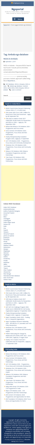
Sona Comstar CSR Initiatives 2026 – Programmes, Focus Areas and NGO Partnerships (16, 132)
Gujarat (6, 230)
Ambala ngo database (16, 86)
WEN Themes (20, 441)
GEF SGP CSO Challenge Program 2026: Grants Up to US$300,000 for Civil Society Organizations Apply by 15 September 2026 (18, 309)
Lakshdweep (7, 243)
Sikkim (5, 264)
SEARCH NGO (7, 279)
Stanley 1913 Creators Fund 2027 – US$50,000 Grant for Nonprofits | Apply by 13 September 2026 (18, 341)
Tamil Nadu (7, 266)
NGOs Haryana (19, 88)
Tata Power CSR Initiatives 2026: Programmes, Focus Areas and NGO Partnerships (16, 159)
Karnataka (6, 239)
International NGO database (12, 276)
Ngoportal (18, 9)
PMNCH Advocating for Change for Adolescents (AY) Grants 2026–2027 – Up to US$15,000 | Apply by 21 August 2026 (18, 335)
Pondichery (7, 258)
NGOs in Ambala (11, 59)
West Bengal (7, 274)
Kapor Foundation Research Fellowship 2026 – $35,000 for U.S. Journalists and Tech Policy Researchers (18, 323)
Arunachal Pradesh (9, 213)
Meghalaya (7, 251)
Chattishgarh (7, 220)
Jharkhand (6, 238)
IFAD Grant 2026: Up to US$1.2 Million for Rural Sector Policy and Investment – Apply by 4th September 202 (18, 114)
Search (6, 95)
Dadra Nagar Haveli (9, 222)
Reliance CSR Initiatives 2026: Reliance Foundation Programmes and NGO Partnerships (17, 153)
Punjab (6, 260)
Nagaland (6, 255)
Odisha (6, 257)
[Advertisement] (18, 38)
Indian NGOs (11, 88)
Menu (20, 19)
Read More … (12, 81)
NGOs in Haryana (20, 84)
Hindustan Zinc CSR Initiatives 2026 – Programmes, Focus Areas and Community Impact (18, 147)
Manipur (6, 249)
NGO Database (10, 84)
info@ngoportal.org (18, 3)
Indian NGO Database (10, 207)
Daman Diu (7, 224)
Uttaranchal (7, 272)
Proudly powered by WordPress (14, 439)
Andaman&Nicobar (9, 209)
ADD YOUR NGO (8, 277)
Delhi (5, 226)
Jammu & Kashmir (9, 236)
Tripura (6, 268)
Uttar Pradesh (8, 270)
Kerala (5, 241)
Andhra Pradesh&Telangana (12, 211)
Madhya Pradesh (8, 245)
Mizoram (6, 253)
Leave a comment (16, 90)
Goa (5, 228)
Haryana (6, 232)
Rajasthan (6, 262)
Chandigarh (7, 219)
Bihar (5, 217)
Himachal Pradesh (9, 234)
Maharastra (7, 247)
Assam (5, 215)
